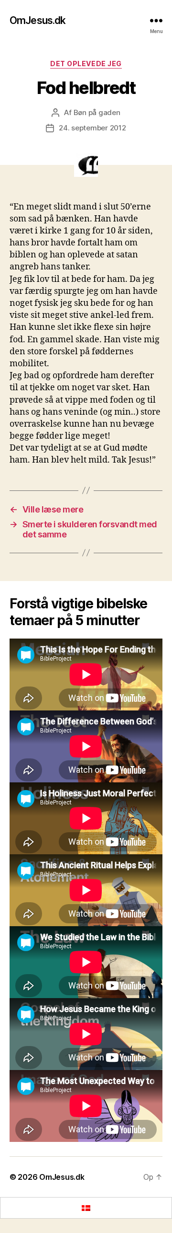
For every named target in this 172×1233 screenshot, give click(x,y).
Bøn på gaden (97, 112)
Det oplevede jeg (85, 63)
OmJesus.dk (37, 20)
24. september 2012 (92, 127)
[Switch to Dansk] (86, 1208)
